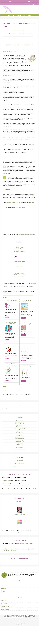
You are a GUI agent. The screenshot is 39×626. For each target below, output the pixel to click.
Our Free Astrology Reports (19, 463)
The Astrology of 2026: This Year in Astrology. (24, 543)
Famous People (19, 431)
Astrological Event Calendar (16, 561)
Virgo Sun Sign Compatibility (19, 273)
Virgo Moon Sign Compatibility (19, 274)
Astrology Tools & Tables (19, 441)
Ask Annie (19, 429)
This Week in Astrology (5, 609)
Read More (7, 317)
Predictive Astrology (19, 440)
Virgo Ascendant (19, 268)
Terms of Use (3, 588)
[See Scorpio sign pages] (23, 618)
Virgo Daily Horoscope (19, 247)
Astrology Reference (19, 443)
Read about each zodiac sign (19, 514)
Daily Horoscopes (4, 603)
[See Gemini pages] (10, 618)
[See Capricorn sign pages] (29, 618)
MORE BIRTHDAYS (6, 189)
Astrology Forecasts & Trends (19, 425)
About (2, 585)
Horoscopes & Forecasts (19, 423)
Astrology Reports (19, 420)
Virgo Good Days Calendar (19, 252)
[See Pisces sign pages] (34, 618)
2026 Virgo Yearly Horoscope (11, 301)
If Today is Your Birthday (10, 230)
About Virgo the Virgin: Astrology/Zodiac (11, 364)
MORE (16, 30)
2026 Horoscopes (19, 460)
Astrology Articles (19, 426)
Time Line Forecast (7, 480)
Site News (3, 591)
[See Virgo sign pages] (18, 618)
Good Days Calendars (5, 606)
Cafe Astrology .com (7, 8)
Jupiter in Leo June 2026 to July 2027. (9, 550)
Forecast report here (21, 207)
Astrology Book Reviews (19, 446)
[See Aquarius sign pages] (31, 618)
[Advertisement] (19, 219)
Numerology (19, 279)
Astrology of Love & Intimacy (19, 428)
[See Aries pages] (5, 618)
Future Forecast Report (21, 257)
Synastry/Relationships (19, 438)
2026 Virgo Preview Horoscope (19, 261)
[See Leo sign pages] (15, 618)
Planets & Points (19, 434)
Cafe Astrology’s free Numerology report (25, 234)
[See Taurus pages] (7, 618)
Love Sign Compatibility (19, 435)
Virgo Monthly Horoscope (19, 248)
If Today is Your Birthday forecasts (19, 466)
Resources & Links (19, 447)
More (4, 386)
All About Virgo (19, 266)
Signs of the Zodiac (19, 432)
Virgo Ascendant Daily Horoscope (19, 251)
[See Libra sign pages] (20, 618)
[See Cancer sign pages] (13, 618)
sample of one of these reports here (11, 202)
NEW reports (10, 488)
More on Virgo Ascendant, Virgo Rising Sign (27, 366)
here (22, 532)
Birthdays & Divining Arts (19, 437)
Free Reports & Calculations (19, 449)
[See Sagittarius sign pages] (26, 618)
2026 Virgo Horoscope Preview (28, 301)
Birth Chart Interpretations (19, 422)
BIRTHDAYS (21, 30)
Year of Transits (7, 483)
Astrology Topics (19, 444)
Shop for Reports (4, 600)
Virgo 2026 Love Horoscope (11, 323)
